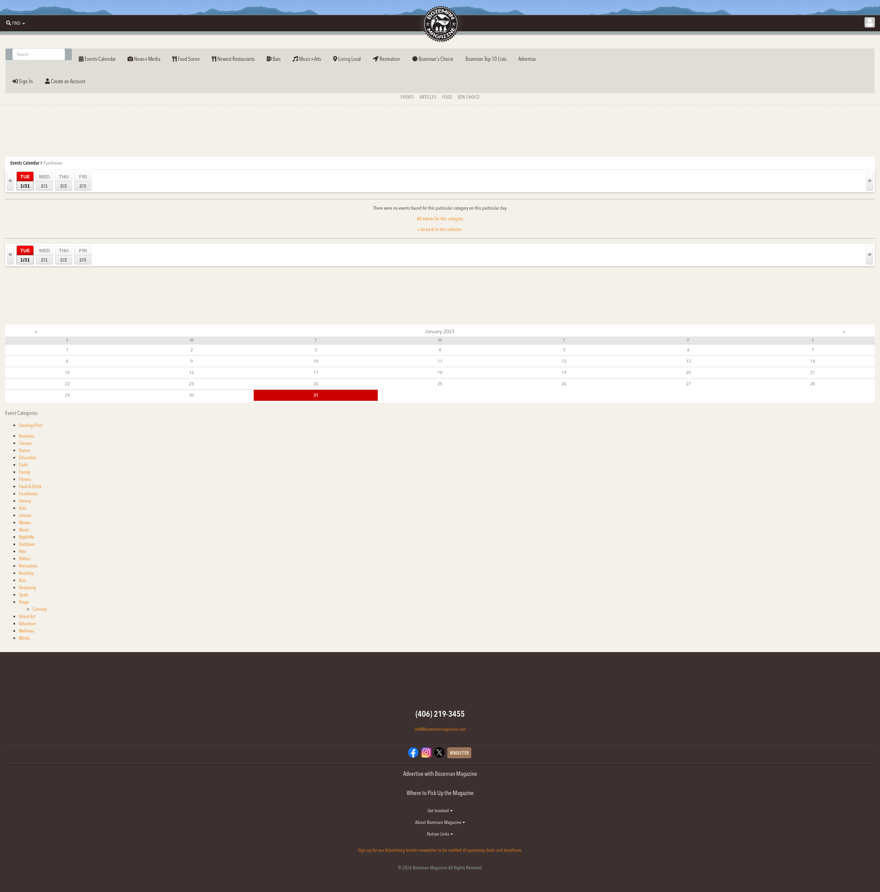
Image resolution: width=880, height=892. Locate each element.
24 (316, 383)
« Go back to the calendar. (440, 229)
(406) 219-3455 (440, 714)
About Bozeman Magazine (438, 822)
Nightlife (26, 537)
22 (67, 383)
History (25, 501)
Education (27, 457)
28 (812, 383)
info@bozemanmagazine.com (440, 729)
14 (812, 361)
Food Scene (188, 58)
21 (812, 372)
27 (688, 383)
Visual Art (27, 616)
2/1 (44, 181)
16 (191, 372)
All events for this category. (440, 219)
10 (316, 361)
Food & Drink (30, 486)
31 (316, 395)
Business (26, 436)
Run (22, 580)
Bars (276, 58)
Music (24, 530)
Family (24, 472)
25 (440, 383)
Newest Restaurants (235, 58)
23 (191, 383)
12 (564, 361)
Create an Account (67, 81)
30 (191, 395)
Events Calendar (100, 58)
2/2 (64, 181)
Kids (22, 508)
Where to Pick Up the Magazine (440, 793)
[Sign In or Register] (870, 22)
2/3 (83, 181)
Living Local (349, 58)
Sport (23, 595)
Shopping (27, 587)
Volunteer (27, 623)
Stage (24, 602)
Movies (25, 522)
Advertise (527, 58)
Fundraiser (28, 494)
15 (67, 372)
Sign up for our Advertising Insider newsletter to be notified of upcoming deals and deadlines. (440, 850)
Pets (22, 551)
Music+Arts (309, 58)
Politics (25, 558)
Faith (23, 465)
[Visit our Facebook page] (413, 752)
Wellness (26, 631)
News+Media (146, 58)
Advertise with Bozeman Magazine (440, 774)
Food (447, 97)
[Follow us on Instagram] (426, 752)
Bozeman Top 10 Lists (485, 58)
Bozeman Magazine (440, 24)
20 (688, 372)
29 (67, 395)
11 (440, 361)
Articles (428, 97)
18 (440, 372)
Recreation (389, 58)
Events (407, 97)
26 (564, 383)
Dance (24, 450)
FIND (16, 23)
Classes (25, 443)
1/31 (25, 181)
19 (564, 372)
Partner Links (438, 834)
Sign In (25, 81)
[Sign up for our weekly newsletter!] (459, 752)
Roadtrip (26, 573)
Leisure (25, 515)
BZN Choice (469, 97)
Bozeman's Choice (435, 58)
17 (316, 372)
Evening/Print (31, 425)
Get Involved (439, 810)
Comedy (40, 609)
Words (24, 638)
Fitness (25, 479)
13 (688, 361)
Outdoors (27, 544)
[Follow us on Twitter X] (439, 752)
